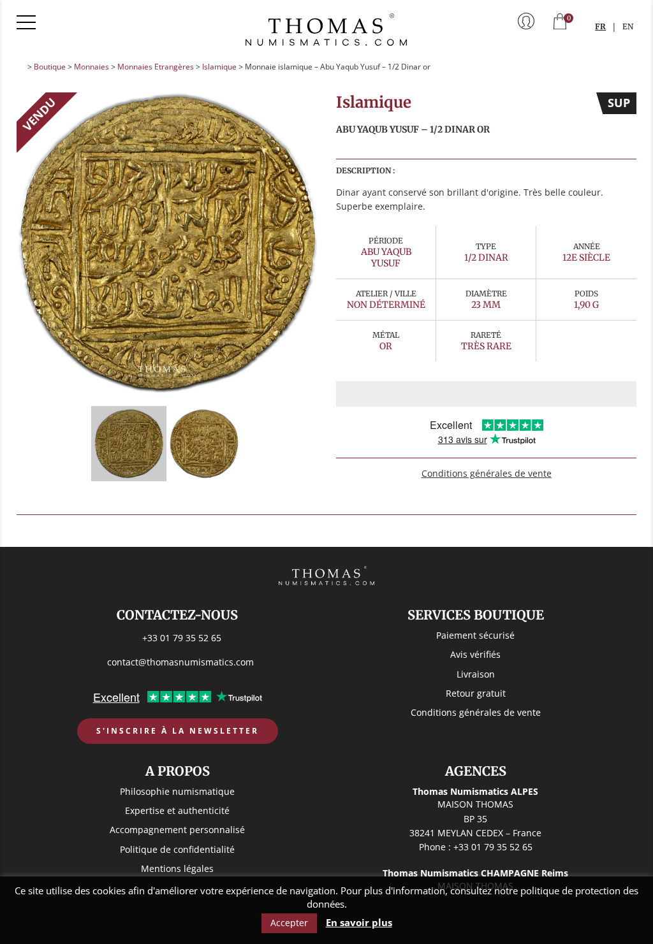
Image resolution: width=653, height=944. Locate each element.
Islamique (219, 66)
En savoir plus (359, 923)
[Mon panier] (560, 22)
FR (600, 26)
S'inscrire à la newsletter (177, 730)
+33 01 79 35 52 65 (181, 638)
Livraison (476, 674)
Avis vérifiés (475, 654)
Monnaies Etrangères (155, 66)
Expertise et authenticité (177, 810)
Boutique (50, 66)
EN (627, 26)
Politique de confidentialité (177, 849)
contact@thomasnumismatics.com (180, 662)
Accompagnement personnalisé (177, 830)
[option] (167, 242)
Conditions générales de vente (487, 473)
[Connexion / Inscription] (526, 22)
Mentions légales (177, 868)
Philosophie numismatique (177, 791)
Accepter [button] (289, 923)
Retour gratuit (476, 693)
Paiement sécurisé (475, 635)
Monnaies (91, 66)
